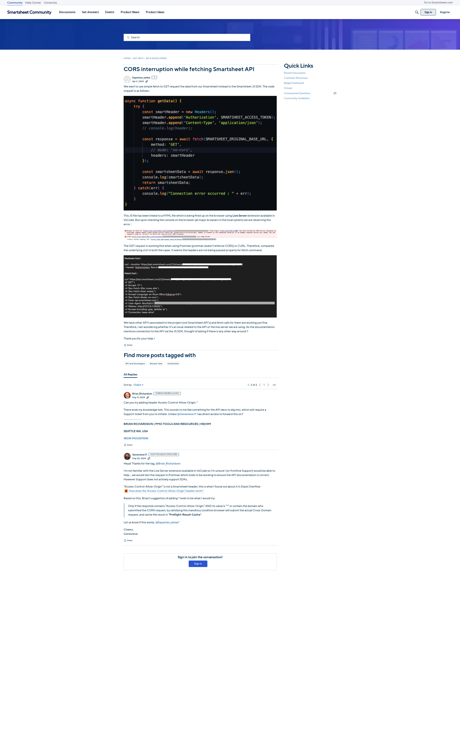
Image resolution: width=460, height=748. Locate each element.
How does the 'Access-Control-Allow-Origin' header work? (166, 491)
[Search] (417, 12)
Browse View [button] (156, 363)
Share (128, 345)
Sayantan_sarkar (141, 77)
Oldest (137, 385)
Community (14, 3)
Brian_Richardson (142, 393)
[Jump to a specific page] (274, 385)
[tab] (130, 374)
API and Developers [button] (135, 363)
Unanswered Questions (310, 93)
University (50, 3)
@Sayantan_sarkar (166, 522)
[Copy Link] (146, 81)
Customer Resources (296, 78)
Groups (288, 88)
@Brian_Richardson (168, 464)
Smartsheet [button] (173, 363)
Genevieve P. (139, 454)
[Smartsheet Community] (29, 12)
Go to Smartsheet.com (438, 2)
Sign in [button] (198, 563)
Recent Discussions (295, 73)
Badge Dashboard (294, 83)
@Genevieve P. (187, 414)
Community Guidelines (297, 98)
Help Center (33, 3)
